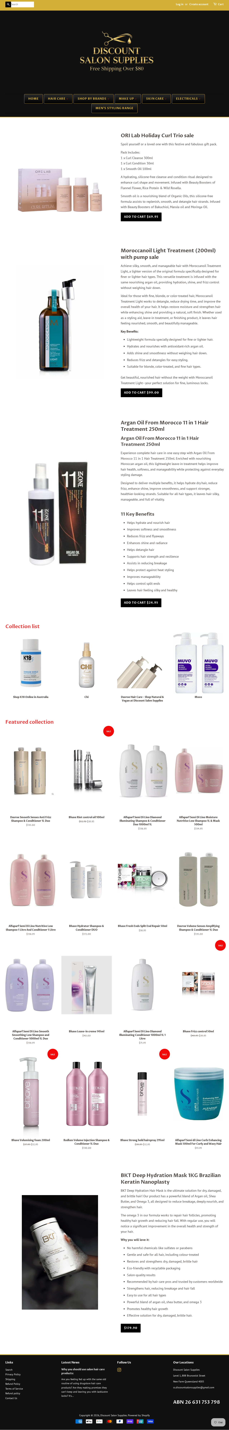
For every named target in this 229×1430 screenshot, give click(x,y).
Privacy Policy (13, 1374)
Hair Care (57, 99)
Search (9, 1369)
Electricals (187, 99)
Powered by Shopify (139, 1415)
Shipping (10, 1379)
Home (33, 99)
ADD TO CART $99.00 (141, 393)
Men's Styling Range (115, 108)
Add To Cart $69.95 (141, 217)
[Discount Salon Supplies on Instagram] (119, 1370)
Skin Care (155, 99)
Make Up (127, 99)
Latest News (70, 1363)
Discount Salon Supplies (113, 1415)
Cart (221, 4)
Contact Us (11, 1398)
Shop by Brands (92, 99)
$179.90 (130, 1328)
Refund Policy (12, 1383)
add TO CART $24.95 (141, 603)
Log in (179, 4)
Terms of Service (14, 1388)
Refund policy (12, 1393)
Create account (198, 4)
